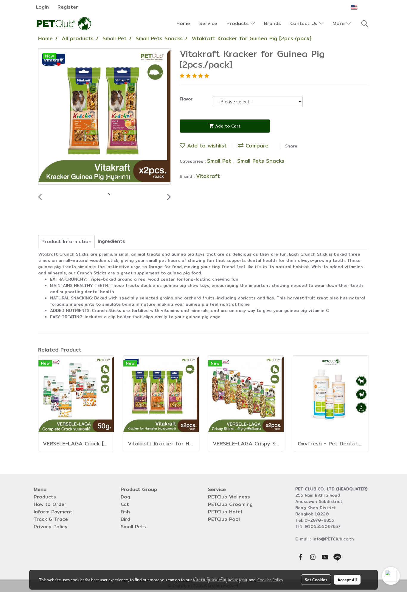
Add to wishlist (206, 145)
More (340, 23)
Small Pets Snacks (260, 160)
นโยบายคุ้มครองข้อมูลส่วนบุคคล (220, 579)
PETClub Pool (224, 519)
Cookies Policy (270, 579)
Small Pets (133, 526)
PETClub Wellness (229, 497)
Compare (255, 145)
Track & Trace (51, 519)
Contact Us (304, 23)
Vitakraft (208, 176)
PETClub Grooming (230, 504)
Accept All (347, 579)
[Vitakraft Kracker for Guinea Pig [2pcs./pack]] (104, 117)
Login (42, 7)
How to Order (50, 504)
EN (362, 7)
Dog (125, 497)
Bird (125, 519)
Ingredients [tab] (111, 241)
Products (238, 23)
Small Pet (220, 160)
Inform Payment (53, 511)
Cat (125, 504)
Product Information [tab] (66, 241)
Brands (272, 23)
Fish (125, 511)
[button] (364, 23)
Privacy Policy (51, 526)
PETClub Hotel (225, 511)
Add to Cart (227, 126)
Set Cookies (316, 579)
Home (183, 23)
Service (208, 23)
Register (68, 7)
